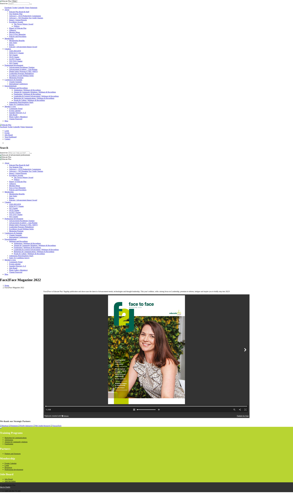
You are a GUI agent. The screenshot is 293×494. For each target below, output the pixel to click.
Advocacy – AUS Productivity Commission (25, 16)
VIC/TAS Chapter (15, 61)
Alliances (12, 30)
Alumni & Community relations (16, 442)
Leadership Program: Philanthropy (21, 74)
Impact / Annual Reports (18, 20)
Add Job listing (10, 481)
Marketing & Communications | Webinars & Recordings (34, 98)
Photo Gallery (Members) (18, 117)
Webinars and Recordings (18, 88)
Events (7, 133)
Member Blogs (14, 32)
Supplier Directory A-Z (17, 113)
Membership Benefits (17, 41)
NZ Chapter (13, 55)
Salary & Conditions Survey (19, 104)
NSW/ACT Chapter (16, 53)
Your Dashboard (10, 137)
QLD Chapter (14, 57)
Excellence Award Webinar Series (21, 76)
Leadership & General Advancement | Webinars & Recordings (36, 96)
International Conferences (18, 84)
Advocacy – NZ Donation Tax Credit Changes (26, 18)
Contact (7, 139)
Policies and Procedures (17, 36)
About (7, 10)
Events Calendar (10, 463)
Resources (8, 467)
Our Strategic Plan (15, 14)
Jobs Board (13, 115)
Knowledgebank (11, 86)
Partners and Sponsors (13, 454)
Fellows (16, 26)
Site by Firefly (5, 487)
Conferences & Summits (13, 80)
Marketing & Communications (16, 438)
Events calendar (15, 111)
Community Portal (15, 109)
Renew (11, 45)
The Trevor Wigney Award (23, 24)
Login (7, 131)
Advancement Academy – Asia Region (23, 69)
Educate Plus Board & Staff (19, 12)
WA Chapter (13, 63)
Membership (9, 38)
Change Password (15, 119)
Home (7, 285)
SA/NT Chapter (15, 59)
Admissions (9, 440)
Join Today (13, 43)
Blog (6, 121)
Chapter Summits (15, 82)
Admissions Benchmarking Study (21, 102)
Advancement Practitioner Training (21, 67)
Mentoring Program (16, 78)
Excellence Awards (16, 22)
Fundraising (9, 444)
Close (14, 1)
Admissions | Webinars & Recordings (27, 90)
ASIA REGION (15, 51)
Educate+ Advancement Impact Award (23, 47)
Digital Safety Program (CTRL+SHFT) (23, 71)
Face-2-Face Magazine (17, 34)
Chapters (8, 49)
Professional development (14, 65)
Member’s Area (10, 106)
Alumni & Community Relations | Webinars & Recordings (35, 92)
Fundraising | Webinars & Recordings (27, 94)
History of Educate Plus (17, 28)
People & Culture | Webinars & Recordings (29, 100)
